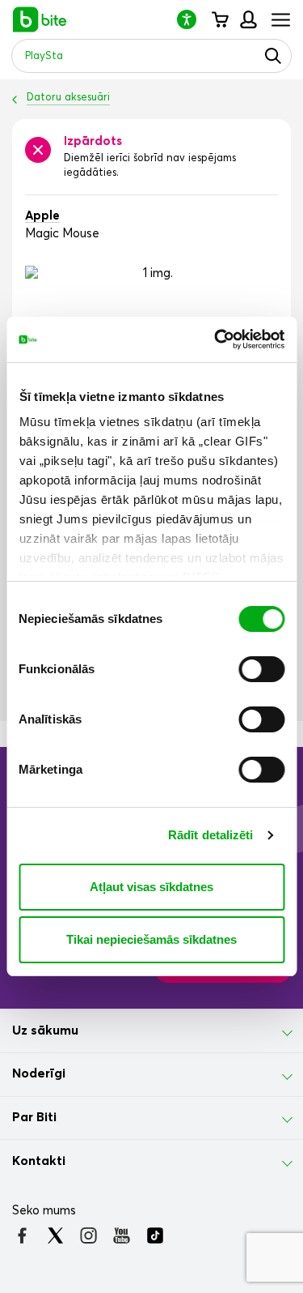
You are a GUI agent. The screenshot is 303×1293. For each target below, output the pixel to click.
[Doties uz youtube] (122, 1235)
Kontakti (38, 1160)
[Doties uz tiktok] (155, 1235)
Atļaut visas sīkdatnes (151, 887)
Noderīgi (38, 1073)
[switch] (261, 669)
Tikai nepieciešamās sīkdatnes (151, 939)
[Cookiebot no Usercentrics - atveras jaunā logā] (215, 339)
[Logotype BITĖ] (40, 19)
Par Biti (34, 1117)
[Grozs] (219, 19)
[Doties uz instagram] (88, 1235)
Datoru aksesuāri (68, 97)
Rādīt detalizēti (211, 835)
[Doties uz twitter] (55, 1235)
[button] (193, 19)
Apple (42, 216)
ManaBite (248, 19)
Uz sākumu (45, 1030)
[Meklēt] (273, 56)
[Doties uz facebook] (22, 1235)
